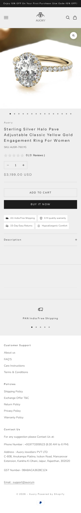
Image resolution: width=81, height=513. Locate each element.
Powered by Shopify (51, 494)
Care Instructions (14, 366)
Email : (8, 482)
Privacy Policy (12, 411)
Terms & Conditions (16, 372)
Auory (8, 122)
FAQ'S (8, 359)
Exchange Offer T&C (16, 398)
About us (9, 352)
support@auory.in (23, 482)
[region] (40, 313)
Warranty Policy (13, 417)
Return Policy (12, 404)
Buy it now (40, 204)
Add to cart (40, 192)
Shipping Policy (13, 391)
